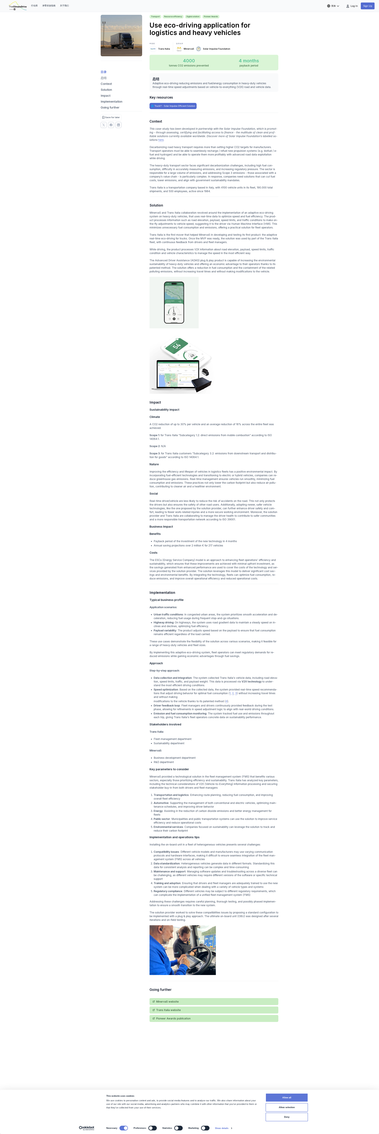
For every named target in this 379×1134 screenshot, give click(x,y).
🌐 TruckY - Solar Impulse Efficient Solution (173, 106)
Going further (110, 107)
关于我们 (64, 5)
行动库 (34, 5)
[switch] (152, 1128)
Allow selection (287, 1107)
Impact (105, 95)
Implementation (111, 101)
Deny (286, 1117)
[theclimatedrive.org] (18, 5)
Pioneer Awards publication (173, 1018)
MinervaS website (167, 1001)
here (161, 139)
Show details (221, 1128)
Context (106, 84)
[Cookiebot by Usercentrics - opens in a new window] (87, 1128)
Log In (354, 5)
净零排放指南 (49, 5)
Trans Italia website (168, 1010)
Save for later (112, 117)
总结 (104, 78)
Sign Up (367, 5)
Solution (106, 89)
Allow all (286, 1097)
